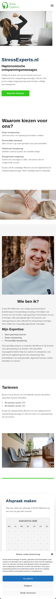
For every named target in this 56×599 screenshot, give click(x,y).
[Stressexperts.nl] (11, 5)
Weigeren (28, 586)
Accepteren (28, 578)
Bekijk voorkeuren (28, 593)
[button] (52, 554)
